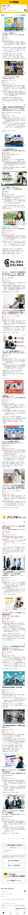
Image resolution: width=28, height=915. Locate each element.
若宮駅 (17, 899)
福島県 (8, 899)
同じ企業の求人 (5, 377)
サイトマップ (12, 903)
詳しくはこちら (11, 857)
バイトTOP (3, 899)
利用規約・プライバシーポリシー (7, 905)
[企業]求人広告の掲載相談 (19, 905)
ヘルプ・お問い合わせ (5, 903)
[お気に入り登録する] (24, 29)
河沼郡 (12, 899)
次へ (23, 838)
